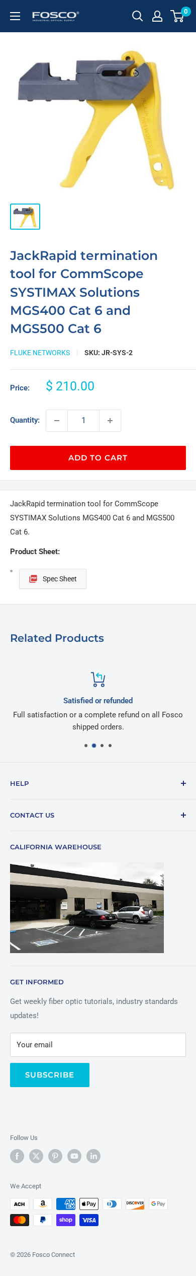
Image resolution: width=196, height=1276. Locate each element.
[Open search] (137, 16)
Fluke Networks (40, 353)
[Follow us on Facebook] (17, 1156)
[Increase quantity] (110, 420)
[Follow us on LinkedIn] (93, 1156)
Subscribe (49, 1075)
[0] (177, 16)
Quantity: (25, 420)
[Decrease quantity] (56, 420)
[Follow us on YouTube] (74, 1156)
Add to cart (98, 457)
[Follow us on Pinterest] (55, 1156)
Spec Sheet (60, 579)
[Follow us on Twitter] (36, 1156)
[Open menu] (15, 16)
